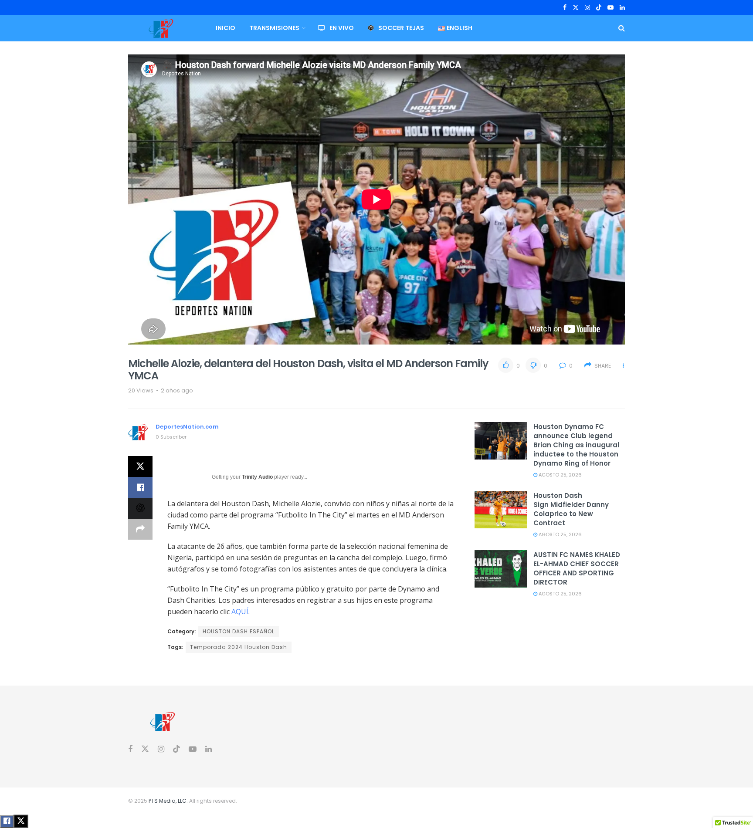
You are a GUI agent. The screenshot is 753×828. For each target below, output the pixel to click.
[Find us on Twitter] (576, 7)
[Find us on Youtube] (610, 7)
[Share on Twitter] (140, 466)
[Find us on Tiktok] (176, 749)
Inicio (225, 28)
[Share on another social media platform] (140, 529)
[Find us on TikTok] (598, 7)
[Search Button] (621, 28)
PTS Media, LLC (168, 800)
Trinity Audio (257, 477)
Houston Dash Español (239, 631)
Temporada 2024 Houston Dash (238, 647)
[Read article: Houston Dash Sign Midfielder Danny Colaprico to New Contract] (501, 509)
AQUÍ (239, 611)
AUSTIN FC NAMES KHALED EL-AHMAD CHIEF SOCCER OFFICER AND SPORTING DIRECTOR (576, 568)
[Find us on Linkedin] (208, 749)
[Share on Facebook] (140, 487)
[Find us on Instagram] (587, 7)
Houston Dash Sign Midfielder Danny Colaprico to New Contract (571, 509)
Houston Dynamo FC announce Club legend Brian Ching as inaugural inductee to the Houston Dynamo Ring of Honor (576, 445)
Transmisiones (274, 28)
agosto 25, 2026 (559, 474)
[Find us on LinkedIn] (622, 7)
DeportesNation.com (187, 426)
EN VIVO (341, 28)
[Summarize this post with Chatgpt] (140, 508)
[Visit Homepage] (160, 28)
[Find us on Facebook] (564, 7)
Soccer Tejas (401, 28)
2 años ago (177, 390)
